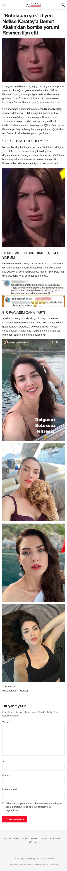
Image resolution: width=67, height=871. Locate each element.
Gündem (33, 842)
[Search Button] (63, 4)
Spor (25, 838)
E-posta (6, 775)
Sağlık (44, 838)
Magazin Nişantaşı (27, 858)
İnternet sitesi (9, 789)
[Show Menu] (3, 4)
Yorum (6, 722)
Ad (3, 761)
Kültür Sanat (56, 838)
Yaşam (17, 838)
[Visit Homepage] (33, 5)
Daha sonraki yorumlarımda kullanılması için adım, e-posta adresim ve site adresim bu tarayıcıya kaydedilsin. (33, 807)
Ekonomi (34, 838)
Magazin (7, 838)
